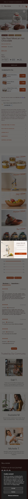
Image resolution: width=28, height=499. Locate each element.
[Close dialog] (26, 241)
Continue (20, 253)
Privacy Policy (16, 484)
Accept (13, 488)
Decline (13, 492)
